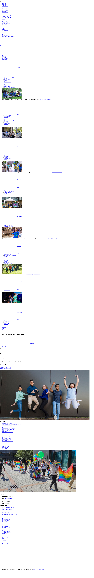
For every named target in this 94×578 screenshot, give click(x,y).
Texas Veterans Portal (5, 528)
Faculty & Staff (6, 323)
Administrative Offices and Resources (10, 255)
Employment (4, 34)
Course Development (5, 30)
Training (3, 28)
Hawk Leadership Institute (6, 438)
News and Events (5, 35)
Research (5, 256)
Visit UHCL (4, 5)
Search (1, 1)
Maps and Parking (5, 518)
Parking (3, 33)
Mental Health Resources (6, 542)
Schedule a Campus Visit (43, 138)
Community (4, 32)
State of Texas (4, 530)
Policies (3, 29)
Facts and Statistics (7, 258)
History (5, 257)
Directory (5, 259)
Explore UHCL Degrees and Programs (45, 99)
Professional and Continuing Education (8, 36)
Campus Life (19, 179)
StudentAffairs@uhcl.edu (8, 498)
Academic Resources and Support (7, 15)
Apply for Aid (6, 155)
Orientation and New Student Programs (8, 428)
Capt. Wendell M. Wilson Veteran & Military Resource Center (11, 424)
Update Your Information (6, 21)
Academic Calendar (5, 12)
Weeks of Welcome (5, 445)
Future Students (4, 3)
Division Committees (3, 368)
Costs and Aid (19, 146)
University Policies (5, 537)
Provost (5, 81)
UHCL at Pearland (5, 58)
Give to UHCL (4, 24)
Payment (5, 159)
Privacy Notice (4, 536)
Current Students (5, 10)
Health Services (4, 427)
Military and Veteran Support (6, 439)
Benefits (3, 27)
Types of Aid (6, 156)
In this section (32, 343)
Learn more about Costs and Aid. (57, 172)
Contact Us (4, 329)
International (6, 121)
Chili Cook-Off (4, 448)
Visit (3, 328)
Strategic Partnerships (7, 260)
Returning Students (7, 123)
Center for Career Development (9, 191)
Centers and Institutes (7, 82)
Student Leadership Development (7, 441)
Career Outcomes (7, 290)
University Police (5, 521)
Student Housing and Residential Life (8, 429)
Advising (5, 78)
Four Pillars (4, 437)
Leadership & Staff (3, 366)
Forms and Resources (7, 158)
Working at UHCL (7, 261)
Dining (5, 194)
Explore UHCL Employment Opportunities (33, 274)
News (5, 224)
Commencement (6, 85)
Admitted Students (5, 6)
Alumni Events (4, 20)
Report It (3, 538)
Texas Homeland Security (6, 531)
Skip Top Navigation (3, 0)
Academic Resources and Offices (9, 77)
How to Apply (4, 4)
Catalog (5, 84)
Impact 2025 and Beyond (8, 263)
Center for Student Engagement (9, 190)
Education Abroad (7, 86)
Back (18, 75)
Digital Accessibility (5, 543)
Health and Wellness (7, 189)
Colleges (5, 76)
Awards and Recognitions (6, 23)
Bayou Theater (6, 196)
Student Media (4, 431)
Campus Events (4, 435)
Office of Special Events (8, 225)
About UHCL (19, 246)
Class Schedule (4, 11)
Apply (3, 326)
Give (3, 325)
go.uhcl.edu (4, 57)
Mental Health (4, 59)
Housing (5, 193)
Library (3, 14)
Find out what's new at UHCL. (53, 238)
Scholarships (6, 157)
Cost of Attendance (7, 154)
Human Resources (5, 526)
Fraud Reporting (4, 533)
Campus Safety (4, 523)
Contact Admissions (5, 8)
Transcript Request (5, 16)
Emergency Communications (8, 226)
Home (1, 331)
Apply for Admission (7, 115)
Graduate (5, 119)
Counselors (6, 124)
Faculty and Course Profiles (6, 527)
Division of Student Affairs (6, 331)
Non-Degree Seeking (7, 122)
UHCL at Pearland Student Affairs (7, 432)
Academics (18, 67)
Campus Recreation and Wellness (7, 423)
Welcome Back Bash (5, 446)
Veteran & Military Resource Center (9, 87)
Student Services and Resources (7, 17)
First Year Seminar (7, 79)
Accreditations (6, 262)
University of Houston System (7, 520)
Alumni (3, 19)
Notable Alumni (6, 291)
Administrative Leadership (8, 254)
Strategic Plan (4, 346)
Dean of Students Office (6, 426)
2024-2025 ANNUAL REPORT (5, 367)
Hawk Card (4, 55)
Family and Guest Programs (6, 440)
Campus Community (7, 192)
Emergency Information (6, 519)
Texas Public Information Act (6, 532)
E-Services (4, 54)
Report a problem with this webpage (38, 569)
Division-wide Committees (6, 345)
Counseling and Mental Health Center (8, 507)
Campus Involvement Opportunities (7, 436)
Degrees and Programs (5, 7)
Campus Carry (4, 540)
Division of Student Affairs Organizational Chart (9, 514)
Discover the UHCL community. (64, 208)
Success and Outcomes (20, 281)
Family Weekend (5, 447)
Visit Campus (6, 117)
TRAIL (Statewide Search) (6, 529)
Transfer (5, 118)
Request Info (4, 327)
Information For (19, 312)
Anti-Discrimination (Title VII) (7, 541)
